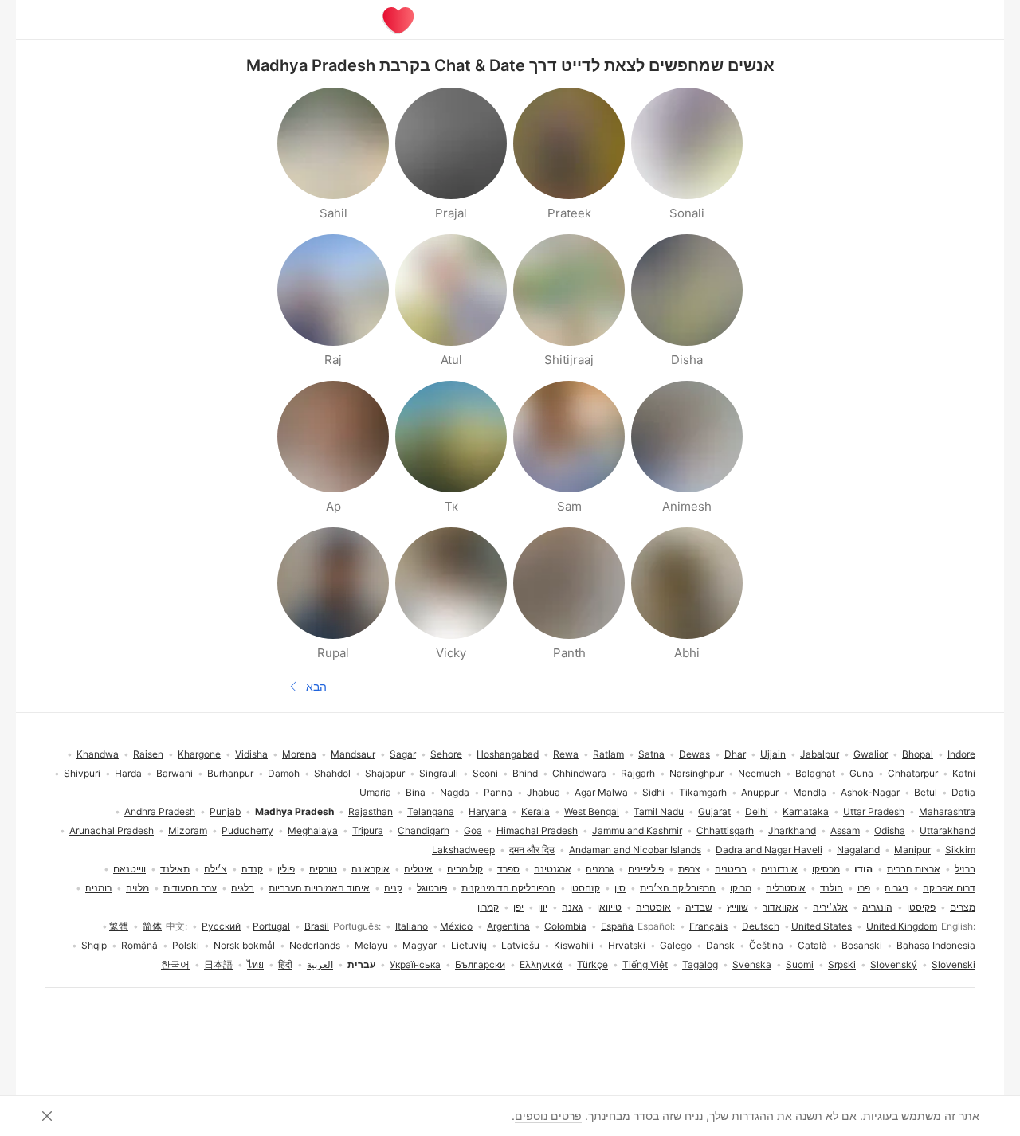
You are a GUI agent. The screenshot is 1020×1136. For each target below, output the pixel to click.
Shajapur (385, 773)
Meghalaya (313, 830)
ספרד (508, 869)
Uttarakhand (947, 830)
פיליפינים (646, 869)
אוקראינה (370, 869)
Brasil (316, 926)
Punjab (225, 811)
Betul (925, 792)
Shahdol (332, 773)
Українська (415, 964)
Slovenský (893, 964)
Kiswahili (574, 945)
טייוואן (609, 907)
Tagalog (700, 964)
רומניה (98, 888)
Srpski (842, 964)
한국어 (175, 964)
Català (812, 945)
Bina (416, 792)
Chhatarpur (913, 773)
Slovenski (953, 964)
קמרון (488, 907)
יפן (518, 907)
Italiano (411, 926)
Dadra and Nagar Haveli (769, 850)
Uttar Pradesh (873, 811)
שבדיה (698, 907)
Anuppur (760, 792)
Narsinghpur (696, 773)
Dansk (720, 945)
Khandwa (97, 754)
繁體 (118, 926)
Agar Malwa (601, 792)
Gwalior (870, 754)
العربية (320, 964)
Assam (845, 830)
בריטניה (731, 869)
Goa (473, 830)
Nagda (454, 792)
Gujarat (714, 811)
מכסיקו (826, 869)
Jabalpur (819, 754)
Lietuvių (469, 945)
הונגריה (877, 907)
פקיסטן (921, 907)
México (456, 926)
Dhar (735, 754)
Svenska (751, 964)
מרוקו (740, 888)
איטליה (418, 869)
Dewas (694, 754)
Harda (128, 773)
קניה (393, 888)
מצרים (962, 907)
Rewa (566, 754)
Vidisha (251, 754)
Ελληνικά (541, 964)
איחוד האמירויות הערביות (319, 888)
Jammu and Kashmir (637, 830)
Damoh (284, 773)
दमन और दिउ (532, 850)
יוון (542, 907)
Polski (185, 945)
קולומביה (465, 869)
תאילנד (175, 869)
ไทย (255, 964)
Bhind (525, 773)
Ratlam (608, 754)
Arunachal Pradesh (111, 830)
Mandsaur (353, 754)
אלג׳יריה (830, 907)
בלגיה (242, 888)
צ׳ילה (215, 869)
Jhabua (543, 792)
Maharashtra (947, 811)
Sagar (403, 754)
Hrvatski (626, 945)
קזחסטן (585, 888)
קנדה (252, 869)
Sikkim (960, 850)
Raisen (148, 754)
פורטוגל (432, 888)
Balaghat (815, 773)
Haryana (488, 811)
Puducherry (247, 830)
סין (620, 888)
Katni (963, 773)
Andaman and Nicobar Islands (635, 850)
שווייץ (737, 907)
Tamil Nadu (659, 811)
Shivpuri (82, 773)
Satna (651, 754)
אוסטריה (653, 907)
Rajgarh (638, 773)
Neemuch (759, 773)
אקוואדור (780, 907)
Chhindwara (579, 773)
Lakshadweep (463, 850)
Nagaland (858, 850)
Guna (861, 773)
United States (821, 926)
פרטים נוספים (548, 1115)
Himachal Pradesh (537, 830)
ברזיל (965, 869)
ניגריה (896, 888)
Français (708, 926)
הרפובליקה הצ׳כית (678, 888)
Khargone (199, 754)
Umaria (375, 792)
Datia (963, 792)
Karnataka (806, 811)
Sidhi (653, 792)
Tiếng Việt (645, 964)
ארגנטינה (552, 869)
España (617, 926)
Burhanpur (230, 773)
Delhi (756, 811)
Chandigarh (423, 830)
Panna (498, 792)
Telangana (430, 811)
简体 (152, 926)
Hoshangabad (508, 754)
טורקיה (323, 869)
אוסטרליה (786, 888)
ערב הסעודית (190, 888)
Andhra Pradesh (159, 811)
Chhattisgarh (725, 830)
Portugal (271, 926)
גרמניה (600, 869)
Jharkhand (792, 830)
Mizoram (187, 830)
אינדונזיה (779, 869)
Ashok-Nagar (870, 792)
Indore (961, 754)
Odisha (889, 830)
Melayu (371, 945)
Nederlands (314, 945)
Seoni (485, 773)
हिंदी (285, 964)
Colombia (565, 926)
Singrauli (438, 773)
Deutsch (760, 926)
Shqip (94, 945)
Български (480, 964)
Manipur (912, 850)
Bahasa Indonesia (935, 945)
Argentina (508, 926)
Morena (299, 754)
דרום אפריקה (949, 888)
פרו (863, 888)
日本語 (218, 964)
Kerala (535, 811)
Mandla (809, 792)
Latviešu (520, 945)
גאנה (572, 907)
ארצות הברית (913, 869)
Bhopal (917, 754)
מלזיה (137, 888)
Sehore (446, 754)
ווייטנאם (129, 869)
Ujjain (773, 754)
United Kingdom (901, 926)
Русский (221, 926)
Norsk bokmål (244, 945)
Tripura (367, 830)
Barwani (174, 773)
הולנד (831, 888)
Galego (676, 945)
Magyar (419, 945)
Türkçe (592, 964)
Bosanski (862, 945)
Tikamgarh (703, 792)
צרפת (689, 869)
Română (139, 945)
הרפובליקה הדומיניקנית (508, 888)
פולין (286, 869)
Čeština (766, 945)
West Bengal (591, 811)
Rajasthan (370, 811)
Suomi (800, 964)
